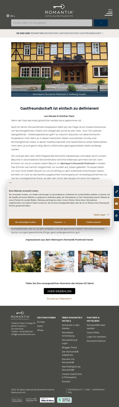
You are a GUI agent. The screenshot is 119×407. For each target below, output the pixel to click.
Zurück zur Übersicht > (59, 298)
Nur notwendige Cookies (25, 222)
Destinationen (46, 317)
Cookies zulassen (93, 222)
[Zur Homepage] (59, 10)
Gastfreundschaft (91, 33)
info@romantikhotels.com (23, 334)
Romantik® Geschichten (44, 33)
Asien (40, 326)
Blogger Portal (69, 347)
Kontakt (66, 381)
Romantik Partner (96, 341)
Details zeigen (100, 215)
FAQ (70, 392)
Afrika (40, 330)
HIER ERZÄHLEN (59, 291)
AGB (87, 390)
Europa (41, 322)
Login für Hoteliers (96, 337)
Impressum (98, 390)
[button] (105, 69)
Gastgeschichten (68, 33)
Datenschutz (75, 390)
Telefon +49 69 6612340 (22, 331)
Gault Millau (93, 332)
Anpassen (58, 222)
